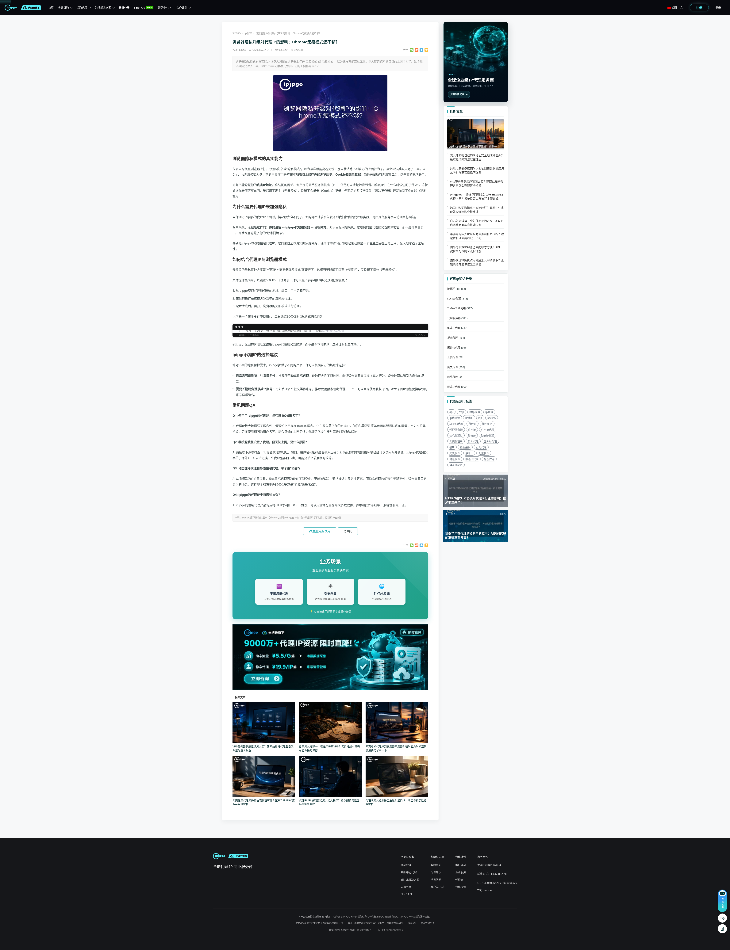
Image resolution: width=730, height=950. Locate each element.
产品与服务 (407, 857)
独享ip (469, 453)
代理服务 (487, 423)
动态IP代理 (453, 328)
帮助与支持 (437, 857)
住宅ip (472, 429)
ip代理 (248, 33)
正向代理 (452, 357)
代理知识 (436, 872)
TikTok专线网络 (456, 308)
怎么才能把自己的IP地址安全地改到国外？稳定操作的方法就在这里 (477, 157)
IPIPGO (236, 33)
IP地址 (469, 417)
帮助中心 (436, 865)
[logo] (11, 8)
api (451, 412)
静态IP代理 (453, 386)
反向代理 (452, 337)
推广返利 (460, 865)
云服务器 (406, 887)
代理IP (472, 423)
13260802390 (499, 874)
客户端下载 (437, 887)
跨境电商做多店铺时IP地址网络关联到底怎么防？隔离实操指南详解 (477, 170)
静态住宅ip (456, 465)
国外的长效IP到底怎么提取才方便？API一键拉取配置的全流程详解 (476, 249)
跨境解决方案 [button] (103, 7)
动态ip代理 (487, 435)
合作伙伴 (460, 887)
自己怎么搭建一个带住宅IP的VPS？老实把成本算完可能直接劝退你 (476, 223)
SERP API (406, 894)
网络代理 (452, 377)
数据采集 (465, 447)
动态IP (472, 435)
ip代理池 (454, 417)
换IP (452, 447)
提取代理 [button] (82, 7)
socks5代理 (454, 298)
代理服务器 (454, 318)
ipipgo (242, 50)
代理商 (459, 879)
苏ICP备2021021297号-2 (390, 930)
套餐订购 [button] (63, 7)
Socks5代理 (456, 423)
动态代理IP (456, 441)
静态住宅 (489, 459)
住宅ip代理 (487, 429)
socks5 (491, 417)
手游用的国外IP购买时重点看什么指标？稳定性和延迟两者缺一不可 (477, 236)
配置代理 (483, 453)
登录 (718, 7)
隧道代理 (454, 459)
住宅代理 (406, 865)
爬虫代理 (452, 367)
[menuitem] (51, 7)
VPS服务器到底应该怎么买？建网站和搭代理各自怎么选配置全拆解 (476, 183)
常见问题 (436, 879)
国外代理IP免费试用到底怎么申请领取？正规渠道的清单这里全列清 (477, 262)
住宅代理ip (456, 435)
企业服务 (460, 872)
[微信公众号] (722, 918)
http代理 (474, 412)
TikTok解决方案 (410, 879)
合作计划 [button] (181, 7)
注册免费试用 (321, 531)
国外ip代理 (453, 347)
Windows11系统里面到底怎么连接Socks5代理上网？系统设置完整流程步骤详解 (476, 196)
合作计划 (460, 857)
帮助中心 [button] (163, 7)
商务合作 (482, 857)
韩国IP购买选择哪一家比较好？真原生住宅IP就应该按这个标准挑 (477, 209)
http (461, 412)
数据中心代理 (409, 872)
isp (480, 417)
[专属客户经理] (722, 928)
